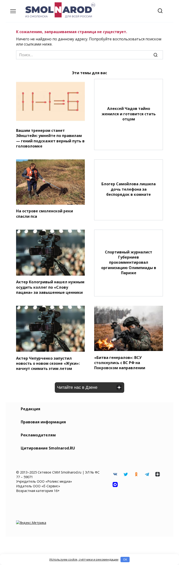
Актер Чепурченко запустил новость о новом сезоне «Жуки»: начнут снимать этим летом (48, 363)
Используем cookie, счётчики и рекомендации (83, 559)
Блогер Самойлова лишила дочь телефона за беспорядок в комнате (128, 189)
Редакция (30, 408)
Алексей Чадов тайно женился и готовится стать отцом (129, 114)
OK (125, 559)
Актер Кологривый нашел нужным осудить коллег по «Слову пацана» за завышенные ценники (50, 287)
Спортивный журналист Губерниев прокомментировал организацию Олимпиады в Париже (128, 262)
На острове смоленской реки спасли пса (44, 213)
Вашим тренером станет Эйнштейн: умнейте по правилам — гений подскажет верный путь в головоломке (50, 138)
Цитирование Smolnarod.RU (48, 448)
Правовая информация (43, 422)
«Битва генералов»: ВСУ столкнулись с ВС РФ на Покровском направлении (119, 362)
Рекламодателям (38, 435)
